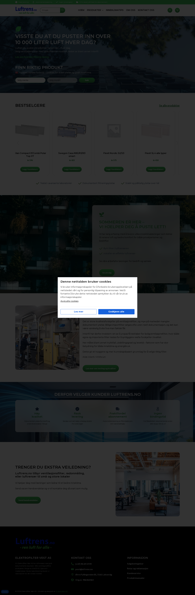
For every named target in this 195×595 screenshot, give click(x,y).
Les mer (78, 311)
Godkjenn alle (116, 311)
